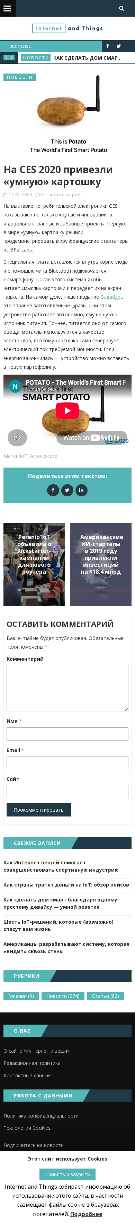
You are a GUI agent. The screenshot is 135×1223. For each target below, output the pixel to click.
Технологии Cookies (27, 1127)
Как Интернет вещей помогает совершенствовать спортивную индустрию (61, 866)
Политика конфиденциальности (41, 1115)
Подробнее (86, 1214)
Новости (37, 58)
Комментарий (25, 659)
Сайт (13, 779)
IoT (23, 456)
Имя (14, 721)
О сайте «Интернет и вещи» (36, 1050)
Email (15, 750)
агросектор (43, 456)
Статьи (105, 996)
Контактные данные (27, 1075)
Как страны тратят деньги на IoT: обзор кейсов (66, 884)
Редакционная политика (32, 1063)
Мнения (21, 996)
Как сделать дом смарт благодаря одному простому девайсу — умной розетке (60, 903)
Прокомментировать (39, 809)
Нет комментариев (62, 195)
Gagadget (111, 296)
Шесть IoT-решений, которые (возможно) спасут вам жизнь (58, 925)
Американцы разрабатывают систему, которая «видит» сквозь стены (66, 948)
